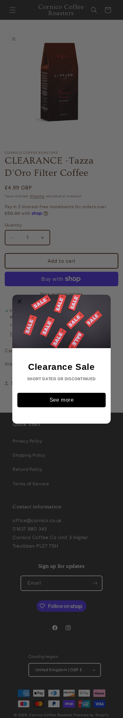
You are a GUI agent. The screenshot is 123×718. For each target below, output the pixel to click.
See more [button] (62, 400)
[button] (19, 301)
